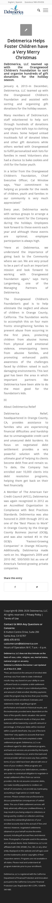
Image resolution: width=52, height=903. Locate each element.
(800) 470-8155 (12, 639)
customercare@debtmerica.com (21, 643)
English (11, 2)
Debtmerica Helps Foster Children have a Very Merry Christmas (26, 49)
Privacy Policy (34, 614)
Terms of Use (11, 618)
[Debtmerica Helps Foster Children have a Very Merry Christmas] (26, 30)
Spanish (19, 2)
